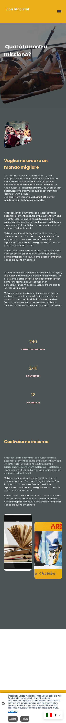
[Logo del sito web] (18, 19)
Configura (12, 711)
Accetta (12, 719)
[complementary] (53, 715)
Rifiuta (25, 719)
